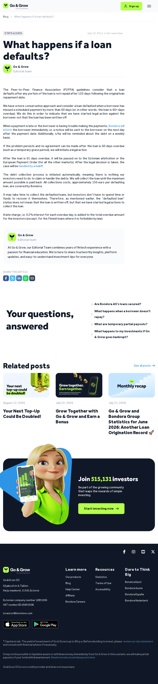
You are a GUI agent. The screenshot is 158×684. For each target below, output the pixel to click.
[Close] (149, 6)
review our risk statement (138, 641)
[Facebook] (6, 278)
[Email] (32, 278)
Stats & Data (13, 33)
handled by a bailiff (31, 166)
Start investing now (99, 508)
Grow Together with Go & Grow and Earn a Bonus (78, 416)
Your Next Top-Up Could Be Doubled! (22, 413)
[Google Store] (45, 624)
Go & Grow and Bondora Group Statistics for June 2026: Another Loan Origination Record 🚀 (131, 421)
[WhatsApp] (26, 278)
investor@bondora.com (18, 613)
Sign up (134, 6)
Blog (5, 16)
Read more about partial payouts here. (73, 657)
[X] (12, 278)
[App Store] (16, 624)
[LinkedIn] (19, 278)
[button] (121, 304)
